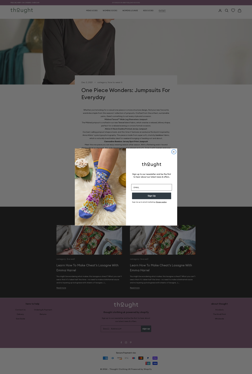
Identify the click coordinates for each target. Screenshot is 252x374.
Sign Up (152, 196)
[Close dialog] (174, 151)
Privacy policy (161, 202)
